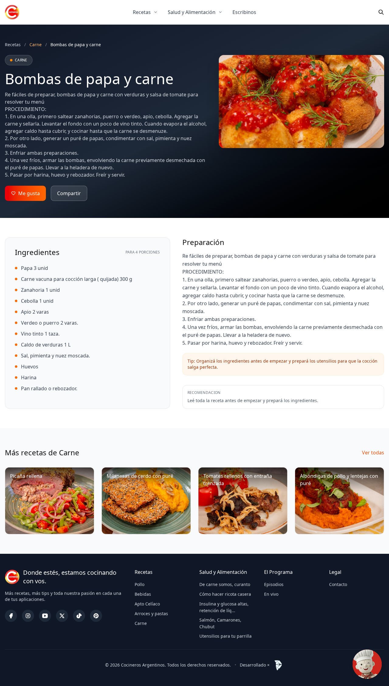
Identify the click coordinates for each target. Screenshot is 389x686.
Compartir (69, 193)
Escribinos (244, 12)
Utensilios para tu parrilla (225, 636)
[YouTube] (45, 616)
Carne (141, 623)
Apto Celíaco (147, 604)
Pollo (139, 584)
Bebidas (143, 594)
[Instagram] (28, 616)
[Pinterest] (96, 616)
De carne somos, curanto (224, 584)
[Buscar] (381, 12)
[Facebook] (11, 616)
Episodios (274, 584)
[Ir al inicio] (12, 12)
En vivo (271, 594)
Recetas (142, 12)
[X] (62, 616)
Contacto (338, 584)
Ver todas (373, 452)
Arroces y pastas (151, 613)
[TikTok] (79, 616)
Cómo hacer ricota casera (225, 594)
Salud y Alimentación (191, 12)
